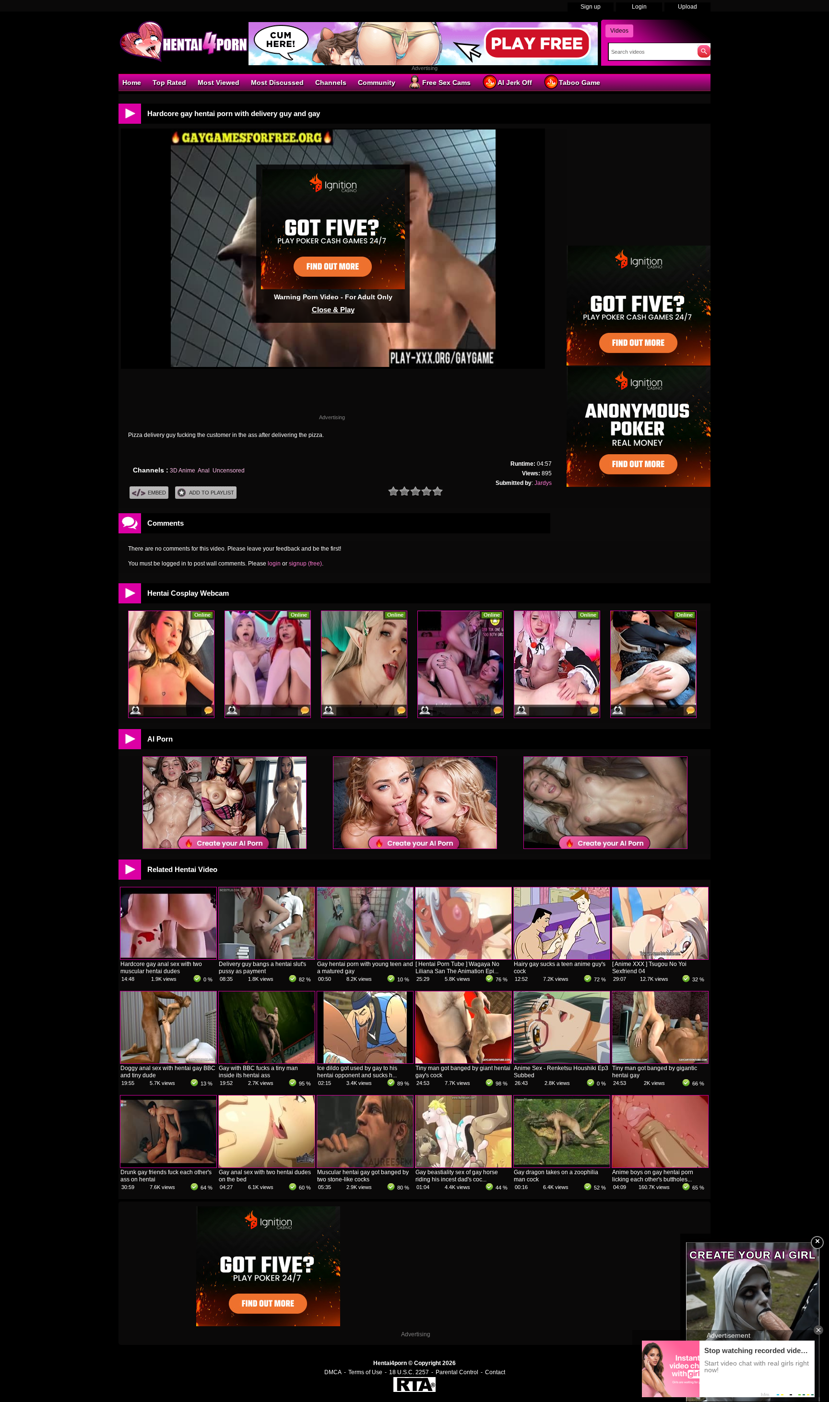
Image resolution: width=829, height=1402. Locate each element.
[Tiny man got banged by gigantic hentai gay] (660, 1061)
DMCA (333, 1372)
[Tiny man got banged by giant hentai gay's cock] (463, 1061)
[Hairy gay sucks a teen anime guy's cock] (562, 957)
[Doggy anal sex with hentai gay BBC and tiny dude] (168, 1061)
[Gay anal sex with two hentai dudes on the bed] (267, 1165)
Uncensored (229, 470)
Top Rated (169, 82)
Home (131, 82)
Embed (157, 492)
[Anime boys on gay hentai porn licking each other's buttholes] (660, 1165)
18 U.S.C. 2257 (409, 1372)
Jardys (543, 483)
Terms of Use (365, 1372)
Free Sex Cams (446, 82)
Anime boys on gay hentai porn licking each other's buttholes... (652, 1176)
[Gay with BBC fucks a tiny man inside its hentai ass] (267, 1061)
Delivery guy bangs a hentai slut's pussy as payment (262, 968)
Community (376, 82)
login (274, 563)
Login (639, 6)
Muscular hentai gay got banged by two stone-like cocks (363, 1176)
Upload (687, 6)
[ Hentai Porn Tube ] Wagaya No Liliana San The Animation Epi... (457, 968)
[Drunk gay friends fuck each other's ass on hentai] (168, 1165)
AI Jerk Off (514, 82)
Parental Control (457, 1372)
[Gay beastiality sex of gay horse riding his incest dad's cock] (463, 1165)
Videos (619, 30)
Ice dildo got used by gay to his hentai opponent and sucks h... (357, 1072)
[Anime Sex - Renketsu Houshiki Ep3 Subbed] (562, 1061)
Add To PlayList (211, 492)
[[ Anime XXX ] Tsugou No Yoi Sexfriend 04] (660, 957)
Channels (330, 82)
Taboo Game (579, 82)
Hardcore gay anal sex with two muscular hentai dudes (161, 968)
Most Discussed (277, 82)
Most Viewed (218, 82)
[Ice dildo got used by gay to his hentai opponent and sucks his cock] (365, 1061)
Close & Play (333, 310)
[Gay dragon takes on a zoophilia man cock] (562, 1165)
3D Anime (182, 470)
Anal (204, 470)
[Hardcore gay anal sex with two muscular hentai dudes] (168, 957)
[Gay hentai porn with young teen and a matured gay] (365, 957)
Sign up (590, 6)
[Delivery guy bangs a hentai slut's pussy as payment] (267, 957)
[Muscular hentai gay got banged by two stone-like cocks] (365, 1165)
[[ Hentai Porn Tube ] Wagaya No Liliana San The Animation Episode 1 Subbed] (463, 957)
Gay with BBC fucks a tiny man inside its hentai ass (258, 1072)
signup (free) (305, 563)
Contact (495, 1372)
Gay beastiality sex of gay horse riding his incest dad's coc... (456, 1176)
